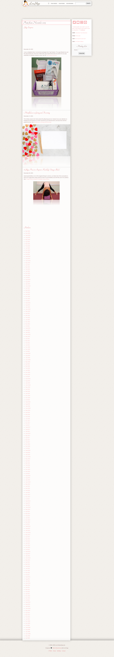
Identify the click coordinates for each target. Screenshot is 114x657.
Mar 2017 (27, 439)
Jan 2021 (27, 345)
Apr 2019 (27, 389)
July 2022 (27, 307)
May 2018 (27, 410)
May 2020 (27, 361)
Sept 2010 (27, 602)
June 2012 (27, 557)
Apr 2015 (27, 486)
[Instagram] (81, 22)
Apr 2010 (27, 612)
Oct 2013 (27, 524)
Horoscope (77, 35)
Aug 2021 (27, 330)
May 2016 (27, 458)
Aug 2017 (27, 429)
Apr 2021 (27, 338)
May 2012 (27, 560)
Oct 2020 (27, 351)
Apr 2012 (27, 562)
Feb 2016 (27, 465)
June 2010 (27, 608)
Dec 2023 (27, 273)
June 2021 (27, 334)
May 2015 (27, 484)
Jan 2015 (27, 492)
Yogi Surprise (28, 27)
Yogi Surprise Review (51, 55)
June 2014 (27, 507)
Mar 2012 (27, 564)
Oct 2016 (27, 448)
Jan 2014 (27, 517)
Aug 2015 (27, 477)
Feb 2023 (27, 292)
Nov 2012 (27, 547)
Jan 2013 (27, 543)
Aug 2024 (27, 258)
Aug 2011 (27, 579)
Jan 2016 (27, 467)
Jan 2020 (27, 370)
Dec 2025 (27, 233)
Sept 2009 (27, 627)
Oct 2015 (27, 473)
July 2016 (27, 454)
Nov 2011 (27, 572)
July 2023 (27, 283)
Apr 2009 (27, 638)
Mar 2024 (27, 267)
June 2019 (27, 385)
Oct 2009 (27, 625)
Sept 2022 (27, 302)
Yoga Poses (62, 3)
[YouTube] (78, 22)
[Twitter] (74, 22)
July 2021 (27, 332)
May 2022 (27, 311)
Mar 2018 (27, 414)
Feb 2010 (27, 616)
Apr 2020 (27, 364)
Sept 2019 (27, 378)
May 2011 (27, 585)
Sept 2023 (27, 279)
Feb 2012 (27, 566)
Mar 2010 (27, 614)
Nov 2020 (27, 349)
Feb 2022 (27, 317)
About (54, 650)
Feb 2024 (27, 269)
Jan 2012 (27, 568)
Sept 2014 (27, 501)
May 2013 (27, 534)
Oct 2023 (27, 277)
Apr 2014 (27, 511)
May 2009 (27, 635)
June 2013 (27, 532)
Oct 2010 (27, 600)
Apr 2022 (27, 313)
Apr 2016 (27, 460)
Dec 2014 (27, 494)
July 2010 (27, 606)
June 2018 (27, 408)
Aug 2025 (27, 237)
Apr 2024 (27, 264)
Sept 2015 (27, 475)
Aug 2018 (27, 404)
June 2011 (27, 583)
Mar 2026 (27, 231)
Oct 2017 (27, 425)
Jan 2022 (27, 319)
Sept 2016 (27, 450)
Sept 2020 (27, 353)
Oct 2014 (27, 498)
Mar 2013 (27, 538)
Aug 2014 (27, 503)
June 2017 (27, 433)
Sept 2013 (27, 526)
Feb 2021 (27, 342)
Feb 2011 (27, 591)
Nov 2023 (27, 275)
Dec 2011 (27, 570)
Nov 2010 (27, 598)
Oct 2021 (27, 326)
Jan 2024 (27, 271)
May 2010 (27, 610)
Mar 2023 (27, 290)
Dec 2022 (27, 296)
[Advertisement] (46, 39)
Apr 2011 (27, 587)
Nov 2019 (27, 374)
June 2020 (27, 359)
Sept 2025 (27, 235)
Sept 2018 (27, 401)
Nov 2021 (27, 323)
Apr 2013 (27, 536)
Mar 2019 (27, 391)
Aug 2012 (27, 553)
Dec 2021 (27, 321)
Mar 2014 (27, 513)
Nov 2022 (27, 298)
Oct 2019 (27, 376)
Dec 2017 (27, 420)
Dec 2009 (27, 621)
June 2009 (27, 633)
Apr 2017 (27, 437)
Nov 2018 (27, 397)
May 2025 (27, 239)
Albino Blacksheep (57, 648)
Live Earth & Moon (79, 41)
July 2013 (27, 530)
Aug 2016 (27, 452)
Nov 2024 (27, 252)
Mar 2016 (27, 463)
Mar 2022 (27, 315)
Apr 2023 (27, 288)
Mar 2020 (27, 366)
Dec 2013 (27, 520)
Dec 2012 (27, 545)
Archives (27, 227)
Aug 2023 (27, 281)
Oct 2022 (27, 300)
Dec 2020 (27, 347)
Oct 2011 (27, 574)
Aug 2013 (27, 528)
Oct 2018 (27, 399)
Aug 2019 (27, 380)
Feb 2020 (27, 368)
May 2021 (27, 336)
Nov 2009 (27, 623)
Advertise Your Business (81, 32)
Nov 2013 (27, 522)
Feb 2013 (27, 541)
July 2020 (27, 357)
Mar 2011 (27, 589)
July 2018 (27, 406)
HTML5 (50, 650)
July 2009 (27, 631)
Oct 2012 (27, 549)
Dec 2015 (27, 469)
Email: (75, 49)
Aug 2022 (27, 305)
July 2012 (27, 555)
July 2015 (27, 479)
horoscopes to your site (80, 38)
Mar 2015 (27, 488)
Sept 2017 (27, 427)
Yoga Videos (54, 3)
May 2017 (27, 435)
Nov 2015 (27, 471)
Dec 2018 (27, 395)
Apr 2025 (27, 241)
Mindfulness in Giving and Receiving (37, 112)
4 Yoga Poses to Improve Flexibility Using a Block (41, 169)
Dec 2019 (27, 372)
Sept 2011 (27, 576)
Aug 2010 (27, 604)
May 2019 (27, 387)
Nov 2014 (27, 496)
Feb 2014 (27, 515)
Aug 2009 (27, 629)
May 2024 (27, 262)
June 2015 (27, 482)
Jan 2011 (27, 593)
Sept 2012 (27, 551)
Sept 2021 (27, 328)
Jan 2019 (27, 393)
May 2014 (27, 509)
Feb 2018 (27, 416)
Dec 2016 (27, 444)
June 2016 (27, 456)
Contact (64, 650)
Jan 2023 (27, 294)
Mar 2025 (27, 243)
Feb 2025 (27, 245)
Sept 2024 (27, 256)
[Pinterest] (85, 22)
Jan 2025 (27, 248)
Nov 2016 (27, 446)
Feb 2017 (27, 442)
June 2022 (27, 309)
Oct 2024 (27, 254)
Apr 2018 (27, 412)
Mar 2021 (27, 340)
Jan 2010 (27, 619)
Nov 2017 (27, 423)
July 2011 (27, 581)
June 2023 (27, 286)
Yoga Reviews (69, 3)
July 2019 (27, 383)
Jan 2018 (27, 418)
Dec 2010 (27, 595)
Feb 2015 (27, 490)
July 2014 (27, 505)
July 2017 (27, 431)
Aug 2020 (27, 355)
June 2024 (27, 260)
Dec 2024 (27, 250)
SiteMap (59, 650)
